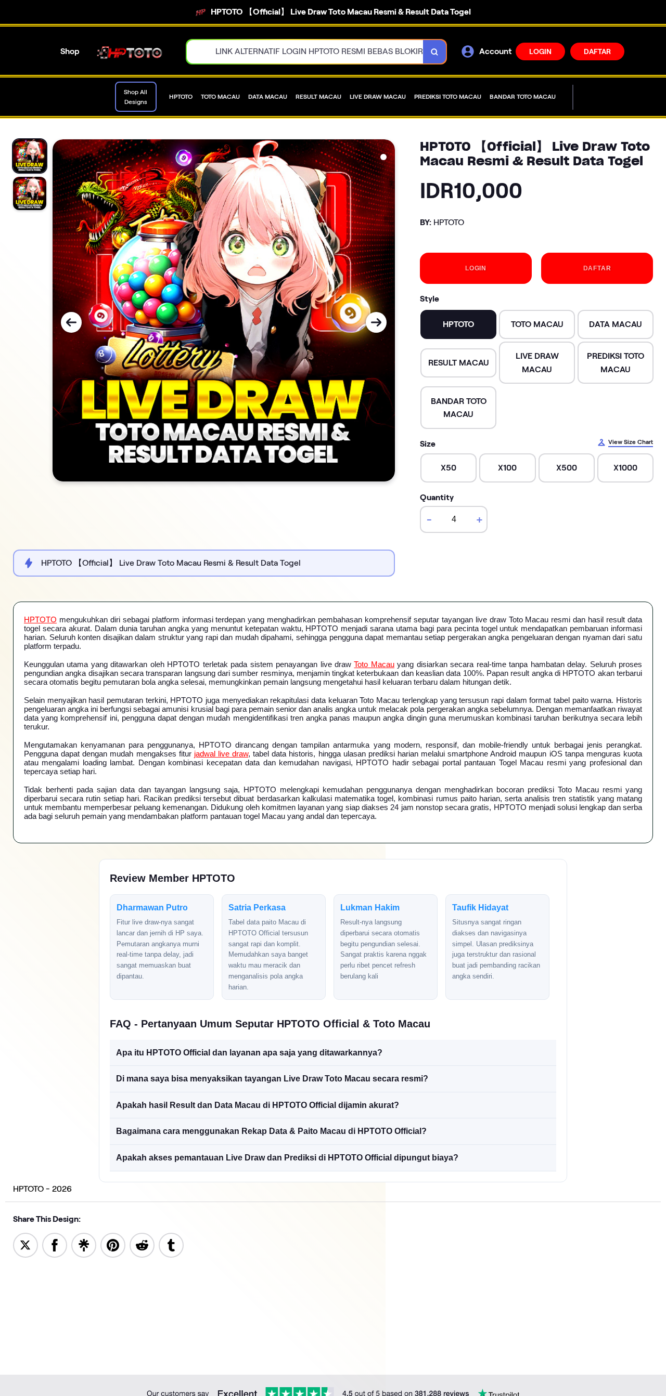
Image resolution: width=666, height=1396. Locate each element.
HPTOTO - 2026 (42, 1188)
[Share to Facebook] (54, 1244)
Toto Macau (374, 664)
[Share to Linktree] (83, 1244)
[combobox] (305, 51)
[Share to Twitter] (25, 1244)
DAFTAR (597, 51)
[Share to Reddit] (142, 1244)
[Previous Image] (71, 322)
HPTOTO (40, 619)
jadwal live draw (221, 753)
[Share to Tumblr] (171, 1244)
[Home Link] (133, 52)
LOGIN (540, 51)
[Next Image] (376, 322)
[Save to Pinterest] (112, 1244)
